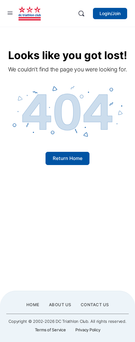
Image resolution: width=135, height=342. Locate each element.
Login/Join (110, 13)
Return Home (68, 158)
